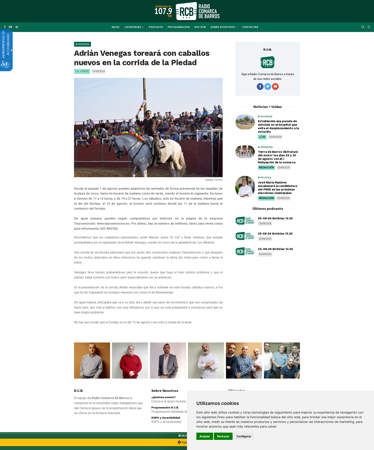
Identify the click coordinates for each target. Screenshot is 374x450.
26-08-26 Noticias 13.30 (275, 218)
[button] (362, 27)
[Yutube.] (10, 27)
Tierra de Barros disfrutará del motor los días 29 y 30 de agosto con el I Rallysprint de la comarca (278, 157)
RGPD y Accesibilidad (165, 417)
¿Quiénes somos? (163, 397)
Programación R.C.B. (165, 407)
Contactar (250, 27)
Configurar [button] (243, 436)
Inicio (116, 27)
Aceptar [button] (204, 436)
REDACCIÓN (266, 167)
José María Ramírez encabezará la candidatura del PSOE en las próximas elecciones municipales (277, 188)
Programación (179, 27)
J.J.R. (262, 136)
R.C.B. (267, 49)
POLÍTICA (265, 177)
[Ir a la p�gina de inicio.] (198, 11)
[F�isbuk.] (5, 27)
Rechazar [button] (223, 436)
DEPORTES (266, 147)
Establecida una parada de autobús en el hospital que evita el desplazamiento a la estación (278, 126)
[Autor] (267, 62)
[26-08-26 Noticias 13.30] (245, 221)
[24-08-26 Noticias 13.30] (245, 251)
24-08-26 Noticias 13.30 (275, 249)
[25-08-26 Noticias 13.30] (245, 236)
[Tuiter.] (16, 27)
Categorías (132, 27)
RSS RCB (200, 27)
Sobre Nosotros (223, 27)
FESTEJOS (83, 44)
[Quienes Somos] (92, 360)
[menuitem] (116, 27)
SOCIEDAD (266, 116)
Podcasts (156, 27)
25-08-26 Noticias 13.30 (275, 233)
